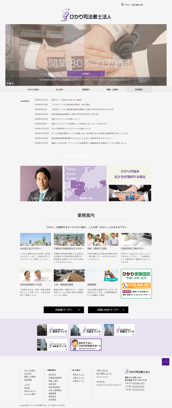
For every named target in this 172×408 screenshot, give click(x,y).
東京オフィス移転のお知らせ (64, 100)
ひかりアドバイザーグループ (109, 385)
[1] (8, 83)
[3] (13, 83)
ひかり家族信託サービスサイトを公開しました (71, 129)
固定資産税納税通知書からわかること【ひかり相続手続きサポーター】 (82, 138)
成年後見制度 (54, 387)
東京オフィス (78, 374)
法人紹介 (28, 373)
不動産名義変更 (55, 378)
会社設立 (52, 374)
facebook (101, 382)
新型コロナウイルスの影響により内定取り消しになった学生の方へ (80, 124)
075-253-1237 (138, 390)
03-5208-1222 (138, 383)
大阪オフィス (78, 378)
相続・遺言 (53, 381)
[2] (10, 83)
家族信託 (52, 396)
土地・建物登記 (55, 390)
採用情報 (28, 380)
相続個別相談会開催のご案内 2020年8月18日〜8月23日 (75, 114)
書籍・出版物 (30, 377)
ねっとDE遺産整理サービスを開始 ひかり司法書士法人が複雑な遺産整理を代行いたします (90, 133)
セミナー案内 (30, 394)
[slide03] (86, 55)
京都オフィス (78, 381)
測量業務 (52, 393)
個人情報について (104, 373)
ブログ (27, 385)
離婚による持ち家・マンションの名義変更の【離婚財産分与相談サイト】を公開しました (89, 143)
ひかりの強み (30, 370)
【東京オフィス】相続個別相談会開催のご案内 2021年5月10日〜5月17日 (83, 109)
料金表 (27, 388)
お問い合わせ (102, 370)
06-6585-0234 (138, 386)
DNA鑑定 (52, 399)
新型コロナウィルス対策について (66, 119)
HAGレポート (30, 391)
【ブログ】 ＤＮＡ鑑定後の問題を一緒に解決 (71, 105)
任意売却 (52, 384)
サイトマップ (102, 377)
